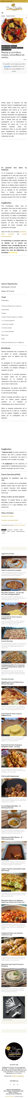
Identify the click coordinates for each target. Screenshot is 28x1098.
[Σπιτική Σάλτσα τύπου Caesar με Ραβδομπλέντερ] (14, 609)
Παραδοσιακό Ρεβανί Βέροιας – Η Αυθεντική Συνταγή (11, 838)
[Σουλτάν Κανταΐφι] (14, 633)
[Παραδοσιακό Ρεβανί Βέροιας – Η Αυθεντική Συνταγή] (14, 850)
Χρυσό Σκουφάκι (10, 1096)
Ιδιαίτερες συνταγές (6, 47)
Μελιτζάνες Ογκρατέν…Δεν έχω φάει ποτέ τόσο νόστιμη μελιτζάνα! (12, 593)
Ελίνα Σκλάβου (5, 704)
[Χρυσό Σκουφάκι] (14, 6)
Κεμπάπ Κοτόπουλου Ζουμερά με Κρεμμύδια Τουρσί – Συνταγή (11, 745)
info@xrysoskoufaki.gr (18, 1076)
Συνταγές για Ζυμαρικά (6, 662)
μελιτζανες (4, 531)
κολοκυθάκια (16, 529)
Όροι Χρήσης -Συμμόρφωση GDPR (13, 1091)
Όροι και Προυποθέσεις (13, 1089)
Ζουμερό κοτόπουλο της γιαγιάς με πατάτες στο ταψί (12, 934)
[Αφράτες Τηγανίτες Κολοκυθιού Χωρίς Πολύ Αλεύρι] (14, 882)
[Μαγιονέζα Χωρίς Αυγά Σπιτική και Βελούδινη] (14, 977)
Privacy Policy (13, 1092)
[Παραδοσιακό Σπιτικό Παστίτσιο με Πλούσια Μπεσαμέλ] (14, 695)
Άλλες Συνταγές (7, 234)
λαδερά (21, 529)
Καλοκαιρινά (14, 45)
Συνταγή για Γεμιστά (7, 516)
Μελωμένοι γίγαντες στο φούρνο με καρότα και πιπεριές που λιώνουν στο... (13, 901)
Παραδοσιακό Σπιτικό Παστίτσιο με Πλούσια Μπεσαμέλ (12, 683)
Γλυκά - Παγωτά (5, 638)
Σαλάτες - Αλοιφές (5, 614)
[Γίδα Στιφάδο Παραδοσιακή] (14, 787)
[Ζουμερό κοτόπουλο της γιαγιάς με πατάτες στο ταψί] (14, 946)
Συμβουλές (23, 231)
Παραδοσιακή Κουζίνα (20, 531)
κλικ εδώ (7, 66)
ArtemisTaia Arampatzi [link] (19, 525)
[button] (2, 13)
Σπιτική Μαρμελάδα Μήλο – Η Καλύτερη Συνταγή (11, 807)
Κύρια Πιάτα (20, 47)
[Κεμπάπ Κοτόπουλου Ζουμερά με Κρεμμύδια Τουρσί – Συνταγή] (14, 758)
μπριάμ (8, 531)
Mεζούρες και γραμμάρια (14, 1093)
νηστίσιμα (13, 531)
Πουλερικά (4, 766)
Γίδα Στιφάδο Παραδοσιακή (10, 776)
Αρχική (3, 16)
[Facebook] (10, 1084)
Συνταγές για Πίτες (5, 567)
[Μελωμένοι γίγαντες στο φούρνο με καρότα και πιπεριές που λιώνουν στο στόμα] (14, 913)
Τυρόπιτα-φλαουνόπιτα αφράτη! (11, 570)
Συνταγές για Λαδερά (6, 49)
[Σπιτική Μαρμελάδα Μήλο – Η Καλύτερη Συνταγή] (14, 819)
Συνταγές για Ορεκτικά (6, 890)
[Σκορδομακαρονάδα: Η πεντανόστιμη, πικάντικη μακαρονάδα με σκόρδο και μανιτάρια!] (14, 657)
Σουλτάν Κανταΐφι (7, 641)
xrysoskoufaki (9, 529)
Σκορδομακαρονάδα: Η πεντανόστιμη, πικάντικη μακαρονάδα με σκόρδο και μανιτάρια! (13, 666)
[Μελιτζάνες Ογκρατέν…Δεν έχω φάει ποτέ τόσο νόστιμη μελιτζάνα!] (14, 584)
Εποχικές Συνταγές (10, 16)
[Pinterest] (17, 1084)
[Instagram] (14, 1084)
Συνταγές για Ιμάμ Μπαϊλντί (9, 520)
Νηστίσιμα (13, 47)
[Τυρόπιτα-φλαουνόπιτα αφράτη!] (14, 562)
